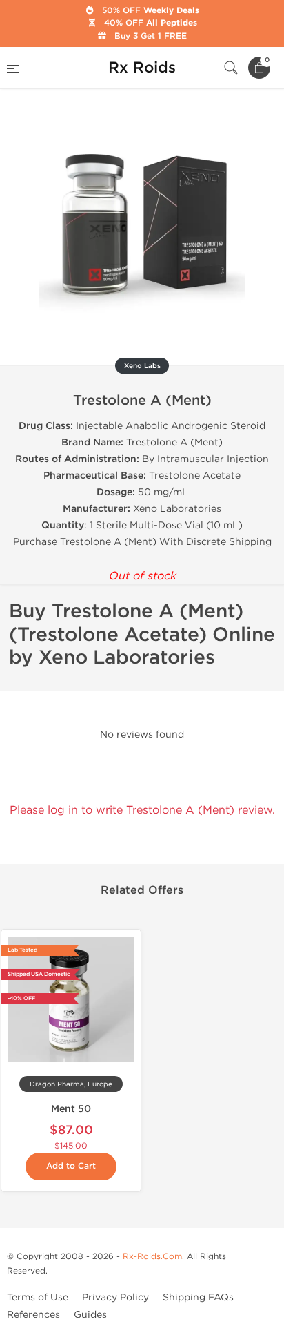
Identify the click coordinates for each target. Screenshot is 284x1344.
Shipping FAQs (198, 1297)
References (33, 1315)
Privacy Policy (115, 1297)
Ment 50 (71, 1109)
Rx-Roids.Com (152, 1256)
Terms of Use (37, 1297)
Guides (90, 1315)
